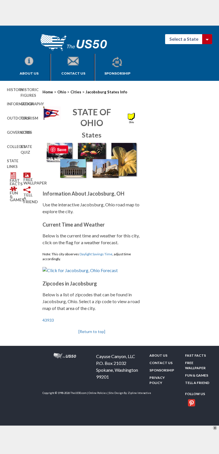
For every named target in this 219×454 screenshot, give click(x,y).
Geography (27, 104)
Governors (14, 132)
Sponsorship (117, 73)
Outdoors (14, 118)
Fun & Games (15, 196)
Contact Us (73, 73)
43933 (48, 320)
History (14, 89)
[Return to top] (91, 331)
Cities (26, 132)
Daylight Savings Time (96, 254)
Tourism (27, 118)
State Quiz (26, 149)
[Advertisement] (110, 13)
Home (47, 92)
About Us (29, 73)
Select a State (186, 39)
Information (14, 104)
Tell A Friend (28, 198)
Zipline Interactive (139, 393)
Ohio (61, 92)
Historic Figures (27, 92)
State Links (12, 164)
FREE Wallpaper (28, 181)
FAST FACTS (15, 182)
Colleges (14, 146)
